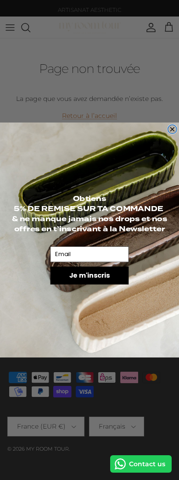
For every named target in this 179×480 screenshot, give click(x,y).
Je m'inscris (89, 275)
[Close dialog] (172, 129)
